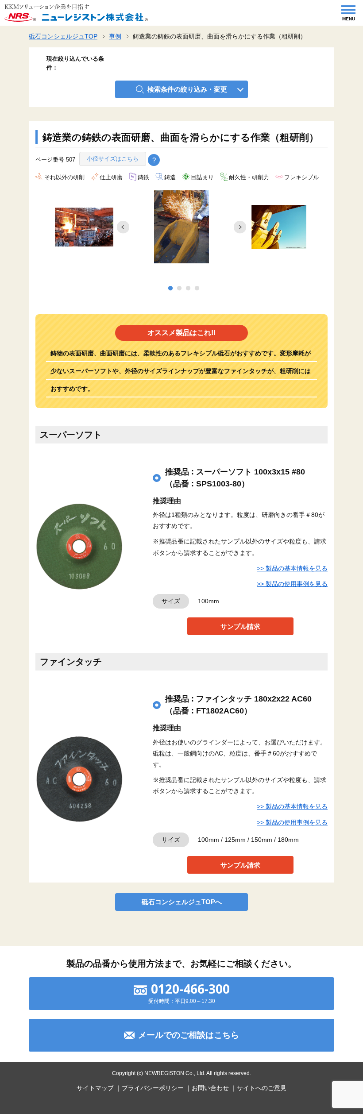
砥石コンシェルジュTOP (63, 36)
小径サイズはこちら (113, 158)
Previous (123, 227)
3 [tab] (188, 288)
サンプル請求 (240, 626)
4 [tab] (197, 288)
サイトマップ (95, 1087)
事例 (115, 36)
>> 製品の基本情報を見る (292, 568)
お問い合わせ (210, 1087)
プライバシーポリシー (153, 1087)
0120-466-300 (190, 988)
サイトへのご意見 (261, 1087)
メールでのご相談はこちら (188, 1035)
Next (240, 227)
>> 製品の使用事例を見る (292, 583)
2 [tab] (179, 288)
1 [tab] (170, 288)
